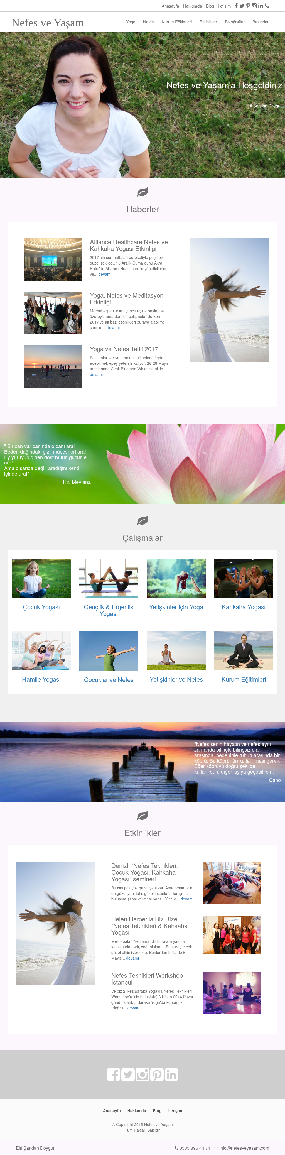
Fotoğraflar (235, 22)
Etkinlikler (208, 22)
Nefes (148, 22)
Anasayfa (170, 6)
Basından (260, 22)
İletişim (224, 6)
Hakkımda (192, 6)
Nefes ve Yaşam (48, 21)
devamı (105, 274)
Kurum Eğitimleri (177, 22)
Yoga (130, 22)
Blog (210, 6)
